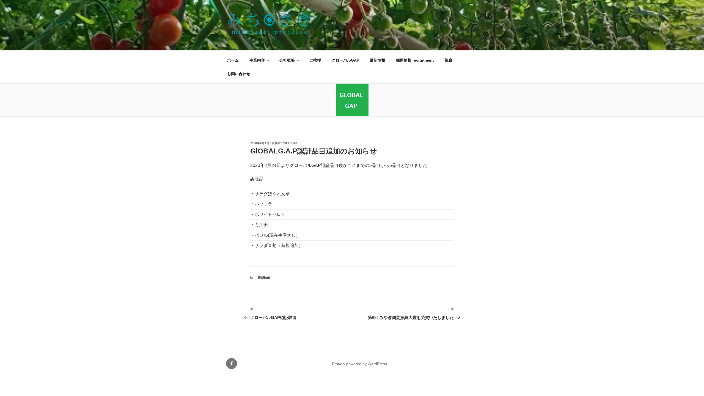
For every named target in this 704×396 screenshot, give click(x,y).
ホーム (233, 60)
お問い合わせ (238, 74)
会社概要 (287, 60)
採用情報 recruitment (415, 60)
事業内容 (257, 60)
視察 (448, 60)
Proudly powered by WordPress (359, 364)
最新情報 (377, 60)
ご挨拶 (315, 60)
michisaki (290, 143)
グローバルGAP (345, 60)
